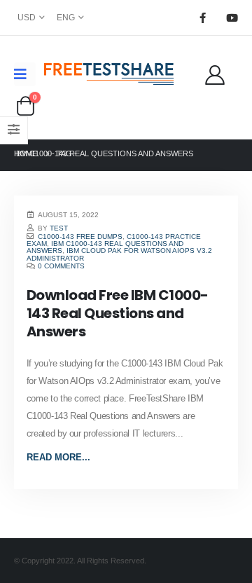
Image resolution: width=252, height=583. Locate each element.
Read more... (58, 457)
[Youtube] (231, 17)
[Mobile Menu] (25, 74)
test (59, 228)
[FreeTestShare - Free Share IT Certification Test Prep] (109, 74)
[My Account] (214, 74)
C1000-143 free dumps (80, 236)
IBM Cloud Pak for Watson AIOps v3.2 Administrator (119, 254)
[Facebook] (202, 17)
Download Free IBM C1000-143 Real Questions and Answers (118, 313)
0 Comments (61, 266)
